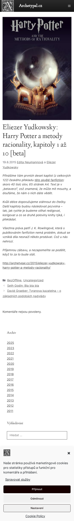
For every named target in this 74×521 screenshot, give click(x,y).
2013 (10, 400)
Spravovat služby (17, 479)
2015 (10, 390)
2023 (10, 348)
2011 (10, 411)
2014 (10, 395)
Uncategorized (33, 280)
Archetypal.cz (30, 6)
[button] (69, 453)
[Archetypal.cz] (8, 6)
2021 (10, 358)
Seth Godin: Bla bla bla (23, 285)
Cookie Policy (35, 516)
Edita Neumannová (30, 162)
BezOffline (14, 280)
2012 (10, 405)
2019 (10, 369)
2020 (10, 363)
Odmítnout (37, 498)
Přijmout (37, 489)
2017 (10, 379)
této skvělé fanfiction (49, 180)
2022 (10, 353)
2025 (10, 343)
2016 (10, 384)
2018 (10, 374)
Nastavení (37, 508)
